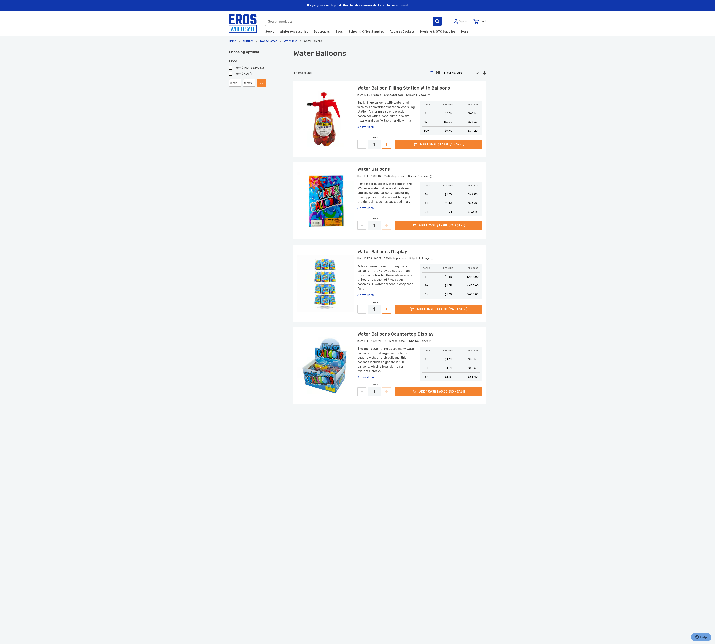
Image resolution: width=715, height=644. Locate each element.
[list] (431, 73)
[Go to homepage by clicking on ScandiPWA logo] (243, 23)
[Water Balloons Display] (325, 283)
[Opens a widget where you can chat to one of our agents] (701, 637)
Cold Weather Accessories (354, 5)
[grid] (438, 73)
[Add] (386, 144)
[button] (437, 21)
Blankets (391, 5)
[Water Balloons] (325, 200)
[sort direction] (484, 73)
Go (261, 83)
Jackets (378, 5)
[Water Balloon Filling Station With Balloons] (325, 119)
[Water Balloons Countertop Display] (325, 365)
